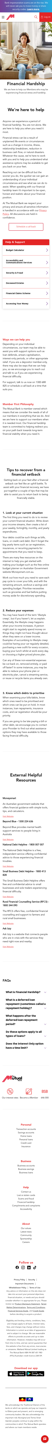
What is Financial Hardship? (23, 992)
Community (26, 1235)
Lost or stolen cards (26, 1195)
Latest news (26, 1232)
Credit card (26, 1143)
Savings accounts (26, 1133)
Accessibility (26, 1209)
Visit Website (8, 816)
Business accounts (26, 1166)
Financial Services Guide (18, 1311)
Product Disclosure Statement (27, 1304)
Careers (26, 1242)
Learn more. (33, 9)
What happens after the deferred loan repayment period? (21, 1020)
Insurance (26, 1147)
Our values (26, 1228)
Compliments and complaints (26, 1206)
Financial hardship (26, 1202)
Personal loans (26, 1140)
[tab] (26, 992)
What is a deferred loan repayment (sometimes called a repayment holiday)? (26, 1004)
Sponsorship (26, 1239)
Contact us (26, 1192)
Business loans (26, 1173)
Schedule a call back (26, 227)
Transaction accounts (26, 1129)
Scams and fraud (26, 1199)
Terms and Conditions (36, 1307)
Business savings (26, 1169)
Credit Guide (38, 1311)
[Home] (12, 1079)
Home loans (26, 1136)
